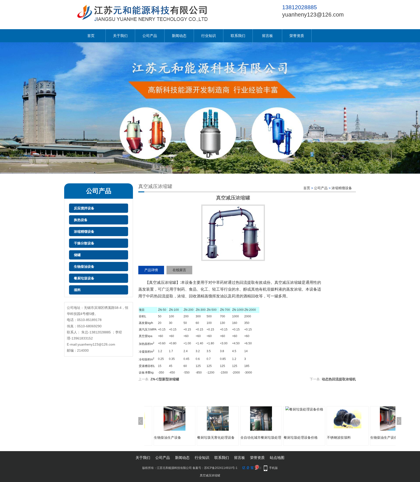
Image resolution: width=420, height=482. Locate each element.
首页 (91, 36)
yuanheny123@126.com (313, 14)
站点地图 (277, 457)
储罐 (77, 255)
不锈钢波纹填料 (339, 437)
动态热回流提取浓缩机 (339, 379)
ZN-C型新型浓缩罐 (164, 379)
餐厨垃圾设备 (84, 278)
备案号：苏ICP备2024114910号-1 (214, 468)
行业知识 (208, 36)
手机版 (273, 468)
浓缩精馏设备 (84, 231)
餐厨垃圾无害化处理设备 (216, 437)
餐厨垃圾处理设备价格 (301, 437)
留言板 (267, 36)
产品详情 (151, 270)
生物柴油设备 (84, 266)
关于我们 (120, 36)
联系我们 (238, 36)
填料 (77, 290)
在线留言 (179, 270)
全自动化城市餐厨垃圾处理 (260, 437)
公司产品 (149, 36)
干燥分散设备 (84, 243)
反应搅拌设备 (84, 208)
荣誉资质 (296, 36)
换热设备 (81, 220)
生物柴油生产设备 (167, 437)
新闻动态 (179, 36)
